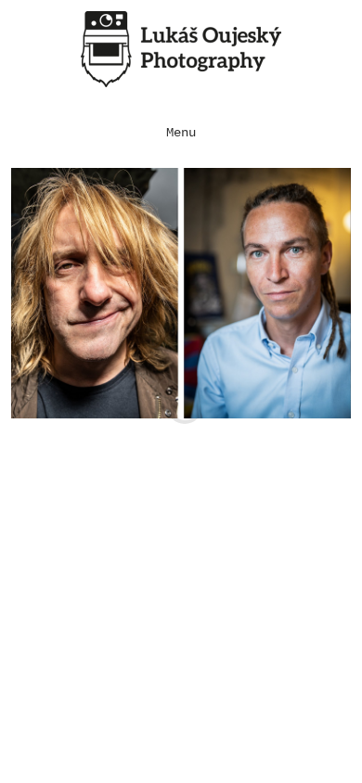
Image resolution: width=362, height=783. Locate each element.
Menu (181, 133)
